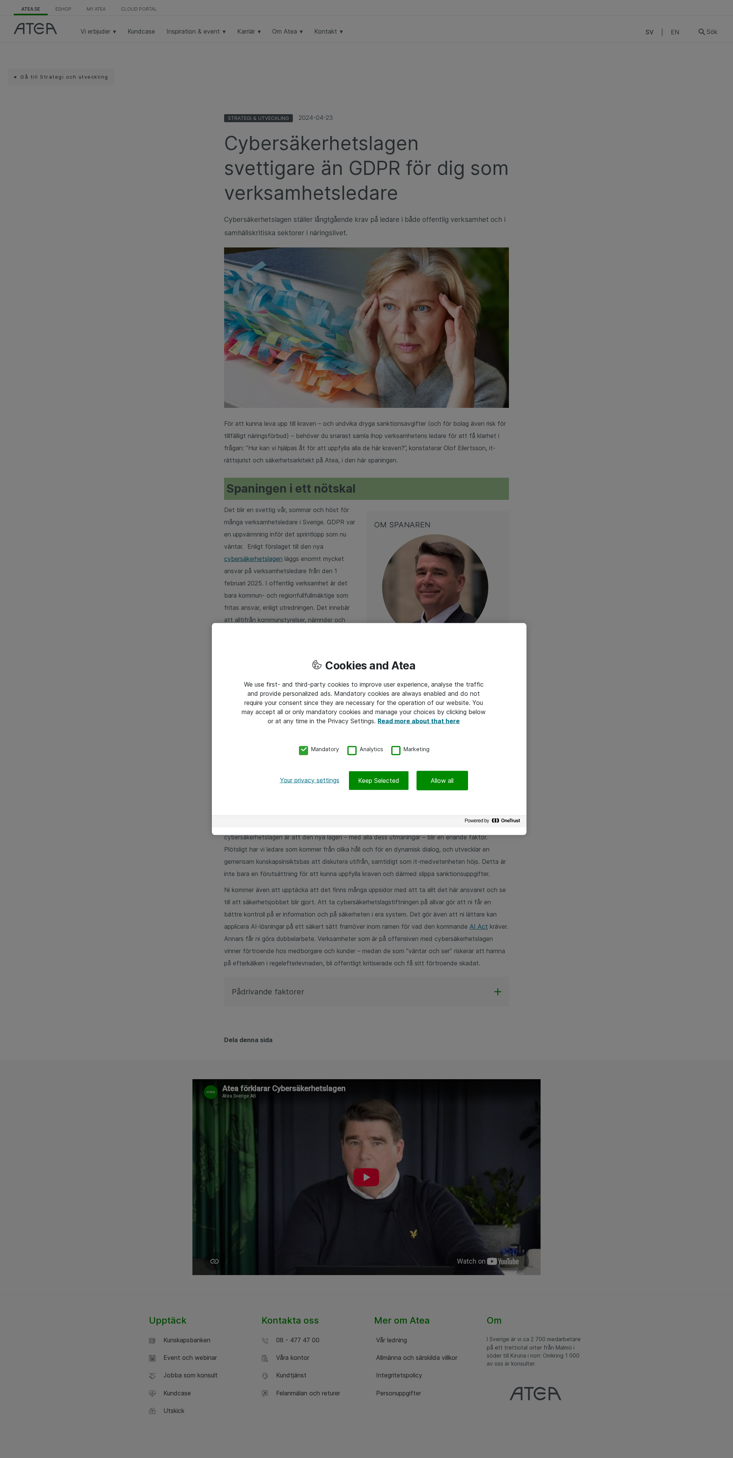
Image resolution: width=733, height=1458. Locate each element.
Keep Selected (378, 780)
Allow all (442, 780)
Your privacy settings (309, 780)
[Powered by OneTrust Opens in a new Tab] (494, 822)
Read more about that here (419, 721)
